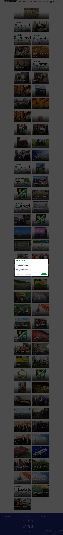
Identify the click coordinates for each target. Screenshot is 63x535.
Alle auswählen (20, 274)
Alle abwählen (28, 274)
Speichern (44, 274)
